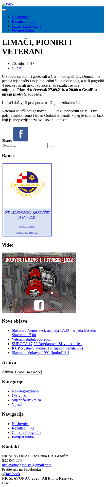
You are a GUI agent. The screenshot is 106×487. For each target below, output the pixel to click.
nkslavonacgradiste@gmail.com (27, 465)
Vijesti (17, 68)
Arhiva (7, 372)
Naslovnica (20, 17)
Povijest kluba (23, 30)
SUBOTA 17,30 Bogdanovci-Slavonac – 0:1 (47, 344)
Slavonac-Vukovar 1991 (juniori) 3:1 (40, 353)
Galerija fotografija (26, 26)
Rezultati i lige (23, 21)
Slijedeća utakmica (26, 400)
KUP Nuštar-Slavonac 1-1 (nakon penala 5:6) (47, 348)
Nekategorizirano (25, 391)
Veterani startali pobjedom (32, 339)
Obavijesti (20, 395)
